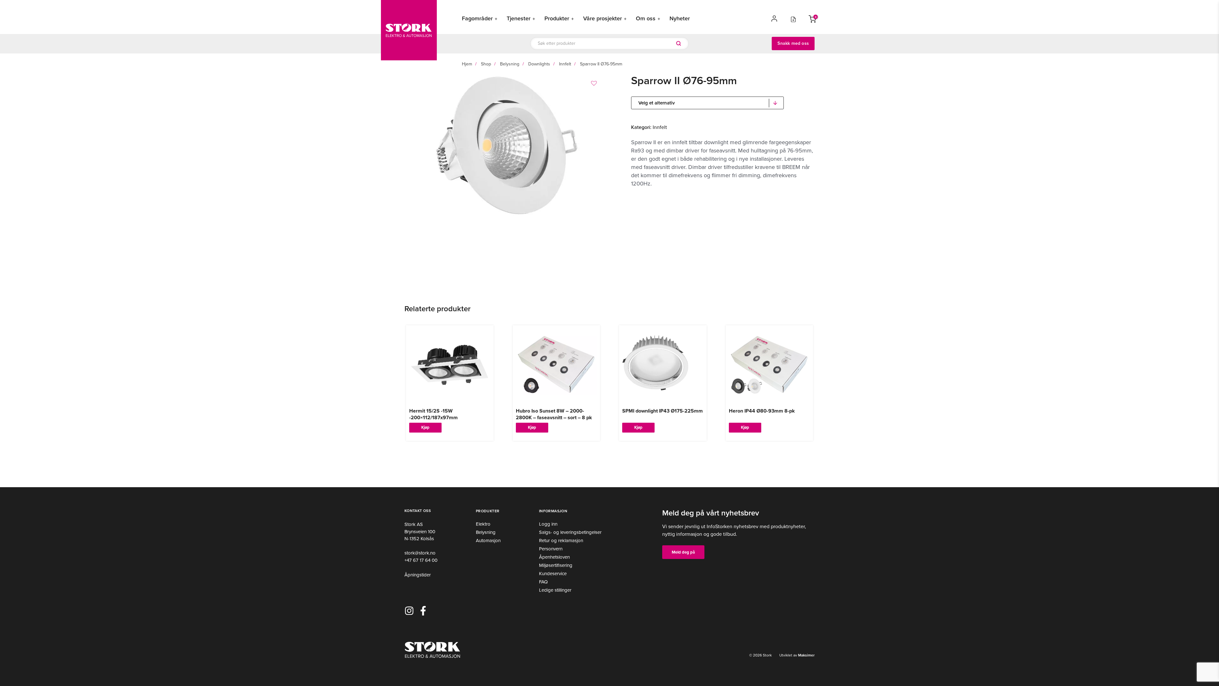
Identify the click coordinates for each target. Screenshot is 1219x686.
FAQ (543, 581)
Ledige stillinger (555, 590)
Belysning (509, 64)
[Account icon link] (774, 18)
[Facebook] (423, 610)
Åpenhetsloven (554, 557)
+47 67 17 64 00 (420, 560)
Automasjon (488, 540)
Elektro (483, 524)
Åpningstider (417, 574)
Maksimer (806, 655)
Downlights (539, 64)
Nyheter (679, 19)
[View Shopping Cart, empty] (812, 18)
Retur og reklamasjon (561, 540)
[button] (595, 83)
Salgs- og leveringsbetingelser (570, 532)
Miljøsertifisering (555, 565)
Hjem (467, 64)
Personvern (551, 548)
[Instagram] (409, 610)
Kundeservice (553, 573)
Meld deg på (683, 552)
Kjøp (425, 427)
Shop (486, 64)
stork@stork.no (420, 552)
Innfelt (565, 64)
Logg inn (548, 524)
